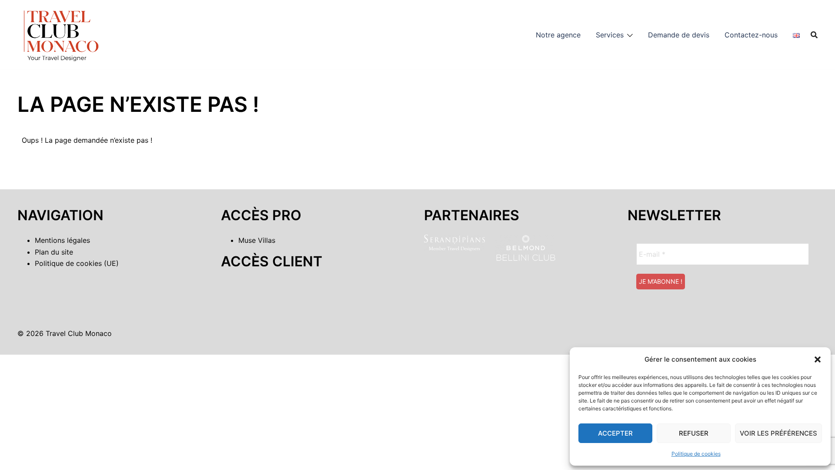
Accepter (615, 433)
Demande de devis (678, 34)
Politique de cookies (696, 453)
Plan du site (54, 252)
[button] (817, 359)
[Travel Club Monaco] (60, 34)
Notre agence (558, 34)
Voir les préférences (778, 433)
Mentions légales (62, 240)
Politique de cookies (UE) (77, 263)
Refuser (693, 433)
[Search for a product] (814, 34)
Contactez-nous (751, 34)
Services (610, 34)
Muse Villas (256, 240)
